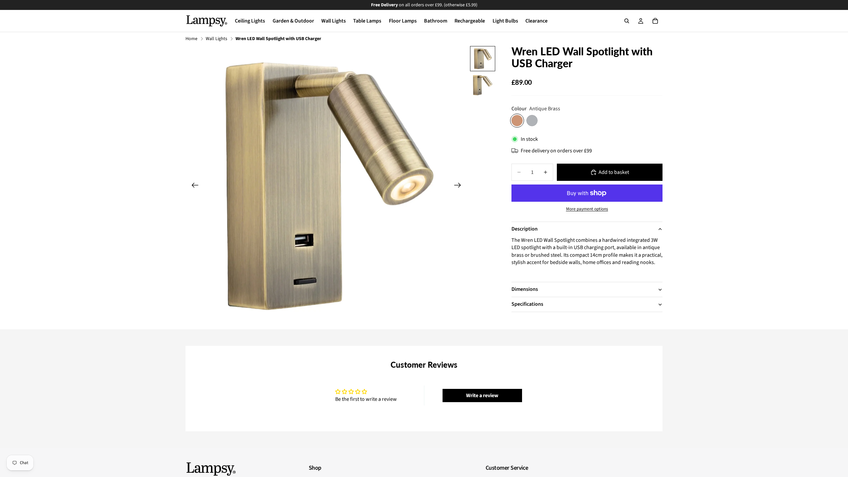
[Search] (626, 21)
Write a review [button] (482, 395)
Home (191, 39)
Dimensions (524, 289)
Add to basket (614, 172)
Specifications (527, 304)
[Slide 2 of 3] (483, 85)
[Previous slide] (193, 186)
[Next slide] (459, 186)
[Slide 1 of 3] (483, 59)
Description (524, 229)
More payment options (587, 209)
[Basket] (655, 21)
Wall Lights (216, 39)
